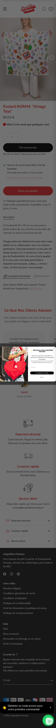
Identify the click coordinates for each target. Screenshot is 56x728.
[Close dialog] (54, 348)
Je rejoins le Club (42, 373)
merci (42, 377)
